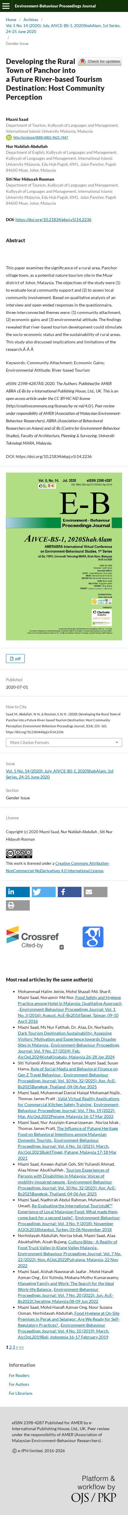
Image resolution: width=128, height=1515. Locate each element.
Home (11, 19)
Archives (31, 19)
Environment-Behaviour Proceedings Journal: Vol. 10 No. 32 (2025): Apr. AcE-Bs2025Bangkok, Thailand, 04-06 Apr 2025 (67, 1080)
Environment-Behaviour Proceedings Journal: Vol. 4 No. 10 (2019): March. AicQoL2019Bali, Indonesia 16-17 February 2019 (63, 1330)
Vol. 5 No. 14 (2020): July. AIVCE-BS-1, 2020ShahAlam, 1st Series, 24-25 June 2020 (63, 28)
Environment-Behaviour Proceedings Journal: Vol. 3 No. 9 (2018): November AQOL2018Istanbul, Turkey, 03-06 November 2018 (69, 1223)
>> (21, 1347)
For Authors (19, 1384)
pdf (17, 658)
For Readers (19, 1375)
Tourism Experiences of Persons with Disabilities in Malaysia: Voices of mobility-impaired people (63, 1175)
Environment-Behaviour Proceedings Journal (55, 6)
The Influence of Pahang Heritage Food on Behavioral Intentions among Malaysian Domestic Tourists (68, 1134)
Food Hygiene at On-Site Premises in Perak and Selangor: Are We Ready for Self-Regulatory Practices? (69, 1319)
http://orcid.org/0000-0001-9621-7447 (40, 137)
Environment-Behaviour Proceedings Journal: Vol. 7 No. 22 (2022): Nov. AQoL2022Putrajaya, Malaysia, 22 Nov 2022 (69, 1259)
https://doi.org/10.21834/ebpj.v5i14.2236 (53, 219)
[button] (18, 892)
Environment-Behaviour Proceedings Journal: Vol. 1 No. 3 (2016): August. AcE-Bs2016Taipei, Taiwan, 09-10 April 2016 (68, 1015)
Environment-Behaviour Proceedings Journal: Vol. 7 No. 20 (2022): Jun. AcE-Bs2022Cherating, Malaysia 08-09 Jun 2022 (65, 1295)
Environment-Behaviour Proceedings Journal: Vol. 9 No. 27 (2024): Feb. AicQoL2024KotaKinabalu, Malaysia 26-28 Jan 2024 (68, 1050)
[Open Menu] (6, 6)
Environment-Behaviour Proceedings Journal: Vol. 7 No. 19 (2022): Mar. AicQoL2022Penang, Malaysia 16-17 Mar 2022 (68, 1110)
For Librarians (20, 1393)
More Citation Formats (29, 742)
